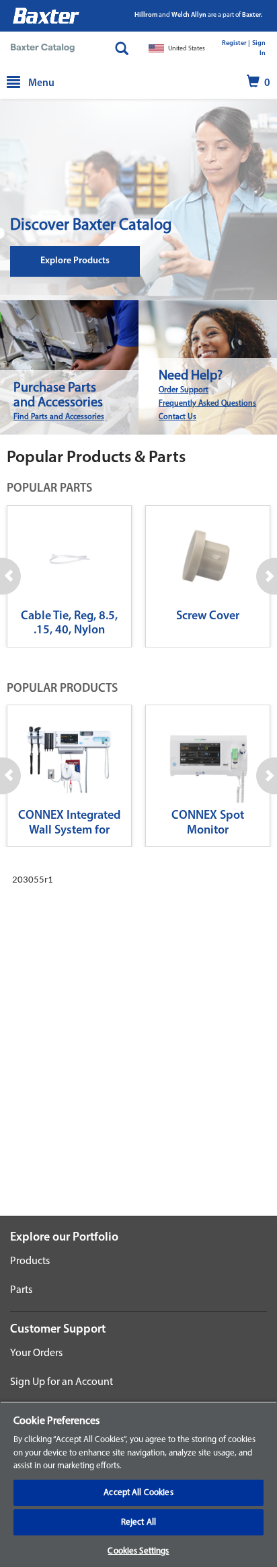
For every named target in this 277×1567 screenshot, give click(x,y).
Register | (236, 43)
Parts (21, 1290)
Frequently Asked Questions (207, 404)
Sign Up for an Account (61, 1382)
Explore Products (75, 261)
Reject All (138, 1522)
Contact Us (177, 417)
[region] (138, 1484)
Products (30, 1261)
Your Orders (36, 1353)
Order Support (183, 390)
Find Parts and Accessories (58, 417)
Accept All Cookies (138, 1492)
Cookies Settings (138, 1551)
